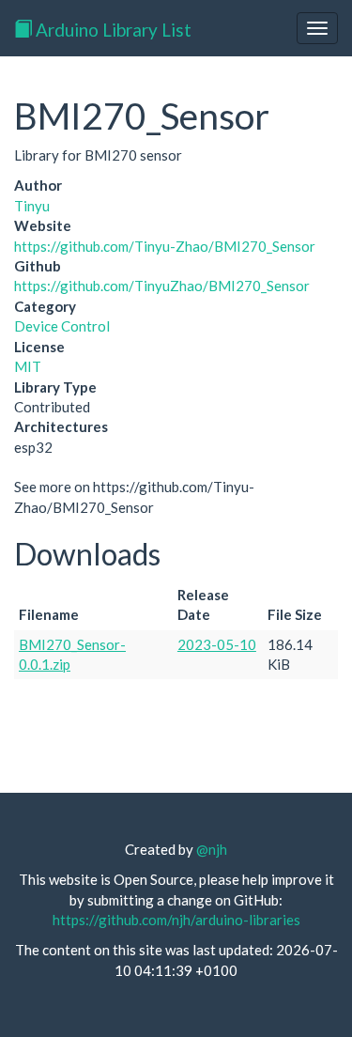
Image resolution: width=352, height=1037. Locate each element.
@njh (211, 849)
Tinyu (32, 205)
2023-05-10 (216, 644)
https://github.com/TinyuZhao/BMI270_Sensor (162, 285)
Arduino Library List (111, 29)
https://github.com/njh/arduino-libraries (176, 919)
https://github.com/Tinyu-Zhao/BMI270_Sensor (164, 246)
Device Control (62, 325)
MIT (27, 366)
